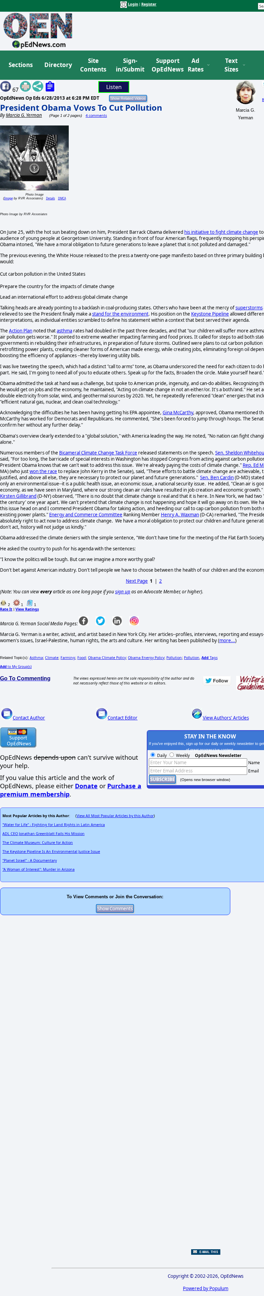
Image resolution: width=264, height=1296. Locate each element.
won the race (43, 471)
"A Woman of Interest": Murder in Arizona (38, 869)
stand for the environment (120, 314)
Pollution (174, 657)
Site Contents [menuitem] (93, 65)
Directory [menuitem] (57, 65)
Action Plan (20, 331)
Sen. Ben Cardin (217, 477)
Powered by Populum (205, 1288)
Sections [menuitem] (21, 65)
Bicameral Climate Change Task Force (98, 453)
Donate (86, 786)
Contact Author (29, 718)
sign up (122, 592)
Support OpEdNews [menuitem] (165, 65)
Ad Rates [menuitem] (196, 65)
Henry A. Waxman (180, 515)
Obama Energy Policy (146, 657)
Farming (67, 657)
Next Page (137, 581)
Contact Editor (123, 718)
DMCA (62, 198)
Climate (51, 657)
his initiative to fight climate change (221, 232)
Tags (209, 657)
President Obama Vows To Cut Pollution (81, 107)
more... (227, 640)
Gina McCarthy (178, 412)
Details (50, 198)
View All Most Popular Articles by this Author (115, 815)
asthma (64, 331)
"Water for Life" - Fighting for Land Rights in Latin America (53, 824)
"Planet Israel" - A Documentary (29, 860)
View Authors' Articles (226, 718)
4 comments (96, 115)
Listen (114, 87)
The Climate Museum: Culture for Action (37, 842)
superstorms (249, 308)
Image (8, 198)
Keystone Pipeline (210, 314)
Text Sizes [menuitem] (231, 65)
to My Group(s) (16, 666)
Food (81, 657)
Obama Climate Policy (107, 657)
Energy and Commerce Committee (85, 515)
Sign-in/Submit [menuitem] (129, 65)
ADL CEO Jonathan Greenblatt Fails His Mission (43, 833)
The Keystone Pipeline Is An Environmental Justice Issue (51, 851)
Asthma (36, 657)
